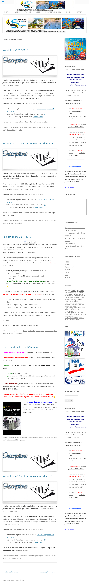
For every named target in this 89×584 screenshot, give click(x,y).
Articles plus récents (48, 572)
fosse (80, 299)
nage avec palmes (71, 307)
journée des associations (71, 304)
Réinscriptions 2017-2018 (17, 236)
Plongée (28, 12)
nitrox (83, 307)
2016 (69, 291)
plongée (70, 311)
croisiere (77, 297)
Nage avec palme (38, 127)
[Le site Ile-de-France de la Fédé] (75, 358)
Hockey (68, 12)
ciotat (75, 295)
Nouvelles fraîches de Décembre (20, 347)
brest (81, 294)
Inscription (6, 12)
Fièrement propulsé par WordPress (13, 580)
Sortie (66, 275)
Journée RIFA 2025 (70, 243)
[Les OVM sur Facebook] (75, 336)
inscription (80, 303)
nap (79, 307)
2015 (66, 291)
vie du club (68, 319)
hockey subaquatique (71, 303)
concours (67, 297)
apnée (80, 290)
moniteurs (73, 306)
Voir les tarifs (38, 117)
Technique (68, 277)
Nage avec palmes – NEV (53, 12)
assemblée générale (75, 292)
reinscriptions (68, 314)
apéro (66, 292)
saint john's (76, 314)
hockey (78, 301)
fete (76, 299)
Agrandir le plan (69, 187)
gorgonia (72, 301)
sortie (83, 314)
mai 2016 (81, 304)
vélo (78, 319)
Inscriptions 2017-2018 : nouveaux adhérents (28, 143)
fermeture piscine (70, 299)
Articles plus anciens (11, 572)
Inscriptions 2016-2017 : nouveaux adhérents (28, 476)
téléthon (81, 318)
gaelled (20, 130)
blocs (73, 294)
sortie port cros (69, 316)
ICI (44, 114)
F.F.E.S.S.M (68, 95)
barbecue (68, 294)
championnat (69, 296)
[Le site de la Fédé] (75, 374)
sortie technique (71, 317)
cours (72, 297)
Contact (79, 12)
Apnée (38, 12)
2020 (73, 290)
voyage (74, 319)
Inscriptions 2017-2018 (15, 50)
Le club (17, 12)
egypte (82, 297)
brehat (77, 294)
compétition (81, 296)
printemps (80, 312)
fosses (67, 301)
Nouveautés (49, 127)
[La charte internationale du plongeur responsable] (75, 384)
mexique (67, 306)
